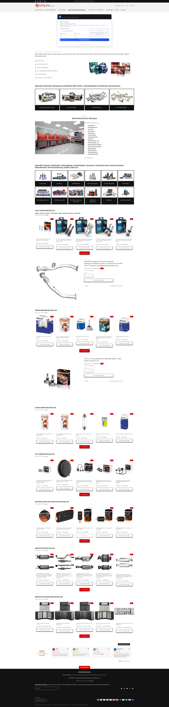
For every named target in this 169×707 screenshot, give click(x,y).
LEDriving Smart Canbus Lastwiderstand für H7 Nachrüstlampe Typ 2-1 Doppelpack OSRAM (84, 481)
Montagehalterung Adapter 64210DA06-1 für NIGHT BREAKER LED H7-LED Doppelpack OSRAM (44, 481)
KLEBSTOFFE (42, 183)
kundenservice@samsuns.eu (93, 678)
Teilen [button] (86, 285)
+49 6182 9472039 (79, 678)
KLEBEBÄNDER (76, 183)
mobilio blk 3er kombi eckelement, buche (84, 623)
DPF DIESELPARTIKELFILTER (47, 107)
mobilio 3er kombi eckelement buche (103, 623)
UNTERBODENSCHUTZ (43, 200)
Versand (47, 215)
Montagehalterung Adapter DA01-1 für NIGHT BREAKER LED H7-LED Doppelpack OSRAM (104, 481)
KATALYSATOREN (71, 107)
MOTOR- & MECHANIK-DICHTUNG (76, 200)
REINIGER (59, 183)
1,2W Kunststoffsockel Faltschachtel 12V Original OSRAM (64, 434)
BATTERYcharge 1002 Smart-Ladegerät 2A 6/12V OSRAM (124, 529)
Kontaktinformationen (85, 704)
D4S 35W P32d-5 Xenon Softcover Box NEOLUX (43, 337)
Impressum (77, 704)
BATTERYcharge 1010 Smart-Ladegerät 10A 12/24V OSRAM (84, 529)
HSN (63, 33)
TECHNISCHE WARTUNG (92, 200)
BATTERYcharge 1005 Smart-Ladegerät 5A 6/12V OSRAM (104, 529)
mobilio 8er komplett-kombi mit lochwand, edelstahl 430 (124, 624)
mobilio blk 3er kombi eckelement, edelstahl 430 (63, 624)
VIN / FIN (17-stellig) (64, 28)
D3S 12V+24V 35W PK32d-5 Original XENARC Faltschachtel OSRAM (63, 337)
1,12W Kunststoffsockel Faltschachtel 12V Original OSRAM (44, 434)
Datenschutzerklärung (64, 704)
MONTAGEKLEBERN (92, 183)
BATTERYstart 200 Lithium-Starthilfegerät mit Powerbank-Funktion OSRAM (64, 529)
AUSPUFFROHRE (96, 107)
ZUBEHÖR (109, 200)
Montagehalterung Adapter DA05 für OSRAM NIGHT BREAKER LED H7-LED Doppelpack (123, 481)
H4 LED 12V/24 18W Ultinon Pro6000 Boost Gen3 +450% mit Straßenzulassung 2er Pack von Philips (84, 240)
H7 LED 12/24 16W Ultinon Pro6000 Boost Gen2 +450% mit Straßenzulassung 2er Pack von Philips (104, 240)
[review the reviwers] (67, 648)
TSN (77, 33)
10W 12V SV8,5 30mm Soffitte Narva (103, 433)
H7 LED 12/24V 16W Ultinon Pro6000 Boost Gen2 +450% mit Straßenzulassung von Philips (124, 240)
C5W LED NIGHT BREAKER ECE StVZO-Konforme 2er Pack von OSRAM (43, 240)
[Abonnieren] (57, 688)
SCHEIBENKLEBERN (109, 183)
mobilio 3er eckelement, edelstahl (42, 623)
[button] (51, 9)
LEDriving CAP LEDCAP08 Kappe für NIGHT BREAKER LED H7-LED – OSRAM (64, 481)
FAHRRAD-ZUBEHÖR (125, 200)
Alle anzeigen (84, 253)
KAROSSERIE (125, 183)
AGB (69, 704)
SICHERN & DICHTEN (59, 200)
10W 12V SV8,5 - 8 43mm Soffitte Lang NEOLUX (83, 434)
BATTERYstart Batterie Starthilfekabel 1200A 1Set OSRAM (43, 529)
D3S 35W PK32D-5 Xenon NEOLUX (122, 336)
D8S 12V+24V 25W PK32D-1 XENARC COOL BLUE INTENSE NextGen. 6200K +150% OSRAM (104, 337)
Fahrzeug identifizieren (84, 39)
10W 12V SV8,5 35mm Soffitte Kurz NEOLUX (124, 433)
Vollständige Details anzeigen (116, 285)
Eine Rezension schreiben (124, 644)
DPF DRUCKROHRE (121, 107)
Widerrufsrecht (55, 704)
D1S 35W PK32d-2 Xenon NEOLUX (82, 336)
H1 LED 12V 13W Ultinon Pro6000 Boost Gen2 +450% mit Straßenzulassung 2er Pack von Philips (63, 240)
